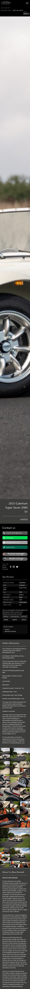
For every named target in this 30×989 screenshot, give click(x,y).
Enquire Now (10, 547)
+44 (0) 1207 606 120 (13, 533)
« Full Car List (5, 8)
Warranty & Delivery (10, 631)
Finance (7, 629)
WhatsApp (9, 538)
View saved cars (6, 10)
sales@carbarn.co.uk (13, 542)
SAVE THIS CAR (17, 10)
